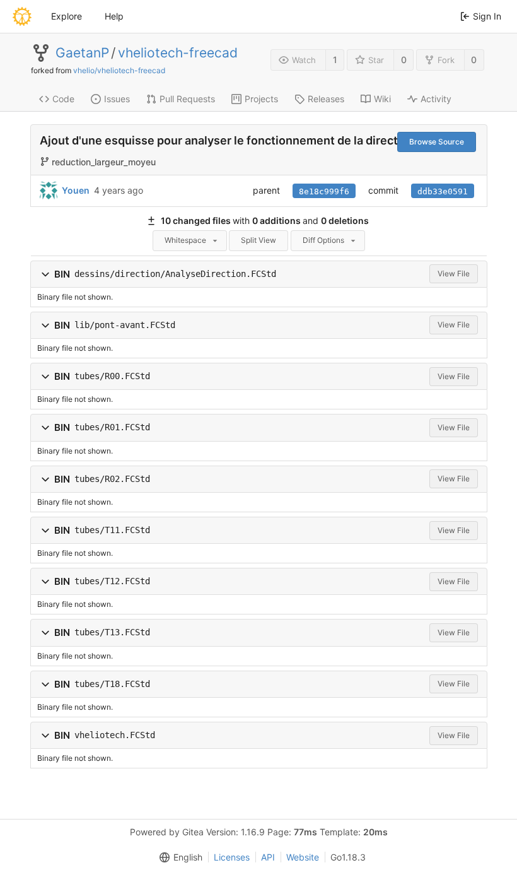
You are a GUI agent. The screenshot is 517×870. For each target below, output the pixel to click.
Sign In (487, 16)
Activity (436, 98)
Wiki (382, 98)
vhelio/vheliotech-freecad (119, 70)
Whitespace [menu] (185, 240)
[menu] (178, 857)
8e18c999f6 (324, 191)
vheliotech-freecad (178, 53)
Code (63, 98)
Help (114, 16)
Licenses (232, 857)
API (268, 857)
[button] (45, 274)
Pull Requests (187, 98)
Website (302, 857)
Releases (326, 98)
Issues (117, 98)
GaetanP (82, 53)
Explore (66, 16)
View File (454, 273)
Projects (261, 98)
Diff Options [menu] (323, 240)
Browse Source (436, 141)
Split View (258, 240)
